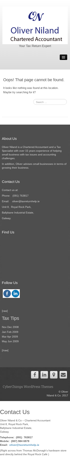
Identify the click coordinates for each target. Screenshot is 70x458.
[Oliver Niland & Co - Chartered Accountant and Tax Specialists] (35, 25)
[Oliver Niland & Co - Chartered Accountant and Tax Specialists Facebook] (34, 375)
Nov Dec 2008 (10, 327)
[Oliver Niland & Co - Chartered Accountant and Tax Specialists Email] (63, 375)
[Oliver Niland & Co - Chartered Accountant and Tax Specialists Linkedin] (44, 375)
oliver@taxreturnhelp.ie (24, 444)
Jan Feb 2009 (10, 331)
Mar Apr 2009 (10, 336)
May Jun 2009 (10, 341)
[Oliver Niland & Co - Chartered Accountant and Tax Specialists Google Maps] (53, 375)
